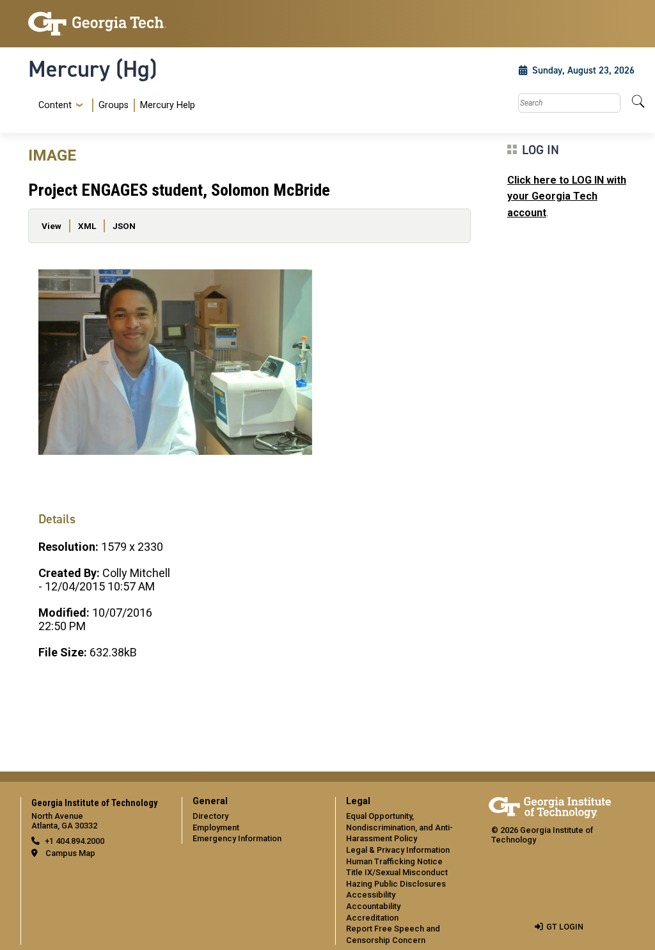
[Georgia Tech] (97, 23)
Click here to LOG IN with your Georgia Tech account (566, 196)
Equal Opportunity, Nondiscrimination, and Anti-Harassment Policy (399, 827)
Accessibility (370, 894)
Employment (216, 827)
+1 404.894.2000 (74, 841)
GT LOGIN (564, 926)
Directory (210, 816)
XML (87, 226)
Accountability (373, 906)
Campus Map (70, 853)
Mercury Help (167, 105)
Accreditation (372, 917)
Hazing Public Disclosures (396, 884)
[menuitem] (114, 105)
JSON (124, 226)
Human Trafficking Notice (394, 861)
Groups (114, 105)
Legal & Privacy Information (398, 850)
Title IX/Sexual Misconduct (397, 872)
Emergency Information (237, 838)
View (51, 226)
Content (55, 105)
